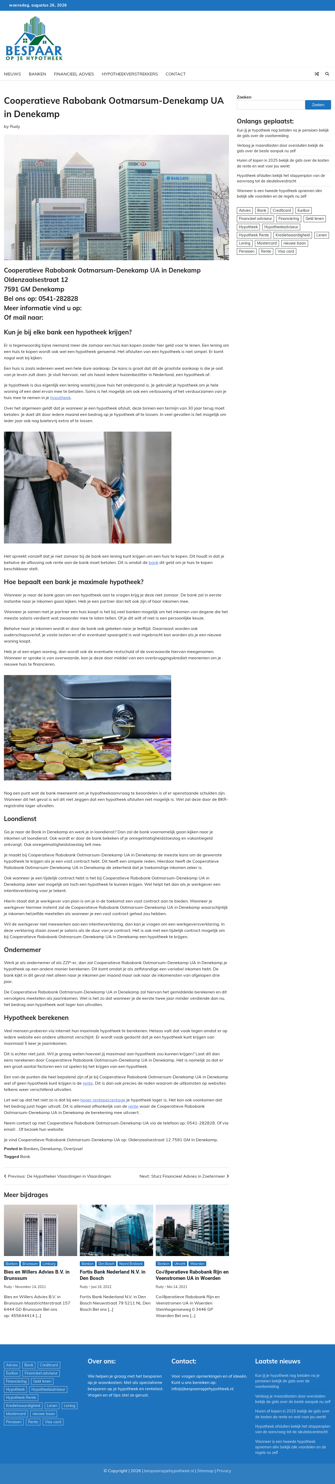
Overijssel (73, 1148)
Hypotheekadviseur (281, 227)
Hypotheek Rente (254, 235)
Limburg (49, 1264)
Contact (176, 74)
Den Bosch (106, 1264)
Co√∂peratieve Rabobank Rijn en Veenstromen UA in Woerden (192, 1275)
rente (88, 1083)
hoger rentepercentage (102, 1099)
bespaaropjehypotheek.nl (169, 1470)
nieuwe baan (294, 243)
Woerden (197, 1264)
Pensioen (246, 251)
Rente (266, 251)
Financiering (288, 218)
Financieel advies (74, 74)
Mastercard (267, 243)
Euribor (304, 210)
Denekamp (51, 1148)
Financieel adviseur (255, 218)
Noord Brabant (130, 1264)
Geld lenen (315, 218)
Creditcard (282, 210)
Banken (37, 74)
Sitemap (205, 1470)
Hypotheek (248, 227)
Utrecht (179, 1264)
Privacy (224, 1470)
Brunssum (30, 1264)
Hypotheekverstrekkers (130, 74)
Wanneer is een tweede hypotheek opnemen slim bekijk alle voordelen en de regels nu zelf (290, 1447)
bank (153, 562)
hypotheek (60, 397)
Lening (244, 243)
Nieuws (12, 74)
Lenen (321, 235)
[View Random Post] (317, 74)
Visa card (286, 251)
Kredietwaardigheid (293, 235)
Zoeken (244, 97)
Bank (25, 1156)
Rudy (15, 126)
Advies (245, 210)
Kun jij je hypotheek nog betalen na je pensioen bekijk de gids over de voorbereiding (287, 1381)
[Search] (327, 74)
